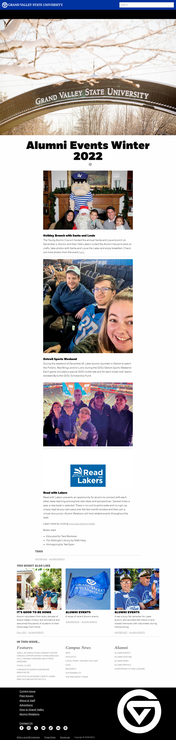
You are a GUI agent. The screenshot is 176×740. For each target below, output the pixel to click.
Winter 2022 (41, 559)
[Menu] (22, 14)
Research (71, 669)
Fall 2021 (21, 633)
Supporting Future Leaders (130, 669)
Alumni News (122, 661)
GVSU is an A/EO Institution (28, 737)
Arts (68, 653)
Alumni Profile (123, 665)
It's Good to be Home (34, 612)
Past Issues (26, 695)
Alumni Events (57, 559)
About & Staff (27, 700)
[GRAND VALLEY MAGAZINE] (10, 14)
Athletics (71, 657)
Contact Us (26, 723)
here (81, 252)
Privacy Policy (50, 737)
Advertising (26, 705)
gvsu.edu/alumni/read (82, 524)
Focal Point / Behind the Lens (82, 661)
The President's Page (77, 677)
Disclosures (65, 737)
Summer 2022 (72, 622)
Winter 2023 (121, 633)
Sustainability (73, 673)
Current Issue (27, 691)
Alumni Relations (29, 714)
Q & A (68, 665)
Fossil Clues (24, 666)
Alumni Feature (123, 657)
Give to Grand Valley (32, 709)
